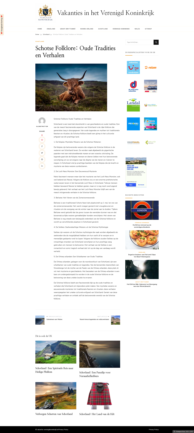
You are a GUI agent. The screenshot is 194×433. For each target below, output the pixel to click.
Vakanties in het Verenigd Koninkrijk (105, 13)
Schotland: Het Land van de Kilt (96, 414)
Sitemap (148, 29)
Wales (137, 29)
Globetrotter (42, 126)
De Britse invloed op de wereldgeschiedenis (142, 226)
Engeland (51, 29)
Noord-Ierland (86, 29)
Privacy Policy (63, 429)
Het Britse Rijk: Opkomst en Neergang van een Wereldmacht (142, 285)
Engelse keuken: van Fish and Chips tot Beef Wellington (142, 256)
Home (40, 29)
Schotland (103, 29)
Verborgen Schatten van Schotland (54, 414)
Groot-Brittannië (67, 29)
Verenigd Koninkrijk (121, 29)
